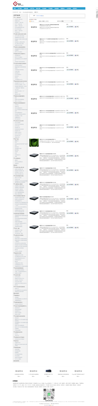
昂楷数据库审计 (18, 259)
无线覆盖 (73, 383)
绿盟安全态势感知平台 (19, 199)
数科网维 (17, 150)
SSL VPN (19, 385)
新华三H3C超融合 (18, 57)
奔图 (16, 156)
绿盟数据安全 (17, 117)
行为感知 (33, 385)
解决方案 (38, 8)
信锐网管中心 (17, 311)
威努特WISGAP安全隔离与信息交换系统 (21, 320)
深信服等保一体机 (18, 230)
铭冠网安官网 (16, 383)
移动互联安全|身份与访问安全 (21, 81)
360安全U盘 (17, 179)
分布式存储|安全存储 (19, 175)
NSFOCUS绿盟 (40, 15)
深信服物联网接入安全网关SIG (21, 298)
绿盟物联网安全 (18, 300)
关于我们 (20, 8)
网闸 (48, 386)
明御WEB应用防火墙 (19, 174)
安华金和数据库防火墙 (19, 27)
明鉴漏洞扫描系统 (18, 226)
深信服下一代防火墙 (19, 22)
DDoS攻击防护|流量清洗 (28, 12)
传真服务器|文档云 (18, 332)
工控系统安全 (17, 158)
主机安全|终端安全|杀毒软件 (20, 63)
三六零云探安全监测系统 (33, 374)
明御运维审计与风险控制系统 (21, 238)
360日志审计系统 (18, 281)
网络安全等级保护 (29, 383)
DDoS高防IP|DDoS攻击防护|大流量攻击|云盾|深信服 (21, 291)
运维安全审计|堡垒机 (19, 235)
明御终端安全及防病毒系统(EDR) (20, 67)
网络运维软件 (16, 293)
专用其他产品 (17, 154)
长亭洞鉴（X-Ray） (19, 224)
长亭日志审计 (17, 276)
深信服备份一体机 (18, 115)
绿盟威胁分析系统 (18, 208)
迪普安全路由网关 (18, 357)
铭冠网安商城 (22, 383)
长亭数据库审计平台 (19, 264)
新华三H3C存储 (18, 177)
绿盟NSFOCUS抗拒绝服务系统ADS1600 (48, 182)
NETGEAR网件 (18, 359)
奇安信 (16, 77)
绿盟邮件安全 (17, 342)
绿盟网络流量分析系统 (19, 210)
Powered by (48, 405)
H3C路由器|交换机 (18, 354)
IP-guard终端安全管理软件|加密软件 (21, 110)
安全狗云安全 (17, 135)
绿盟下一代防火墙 (18, 25)
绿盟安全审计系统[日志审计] (21, 283)
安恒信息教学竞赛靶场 (19, 269)
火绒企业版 (17, 71)
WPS (16, 142)
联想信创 (17, 146)
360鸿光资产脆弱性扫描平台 (20, 223)
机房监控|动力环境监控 (19, 337)
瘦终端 (71, 385)
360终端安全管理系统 (19, 69)
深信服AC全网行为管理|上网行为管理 (21, 40)
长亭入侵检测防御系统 (19, 192)
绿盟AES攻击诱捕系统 (19, 99)
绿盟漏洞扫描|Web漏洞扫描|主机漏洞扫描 (21, 216)
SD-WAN (17, 89)
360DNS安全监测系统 (19, 124)
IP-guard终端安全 (48, 383)
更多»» (19, 376)
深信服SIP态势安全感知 (20, 197)
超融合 (77, 383)
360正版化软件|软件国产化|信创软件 (21, 144)
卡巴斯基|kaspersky (18, 79)
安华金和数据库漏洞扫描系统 (21, 218)
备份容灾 (45, 386)
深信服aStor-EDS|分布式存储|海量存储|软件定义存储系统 (21, 181)
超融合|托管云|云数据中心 (20, 53)
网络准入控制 (17, 94)
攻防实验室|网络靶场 (19, 268)
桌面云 (23, 385)
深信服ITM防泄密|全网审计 (20, 114)
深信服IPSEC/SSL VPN (19, 83)
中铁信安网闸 (17, 330)
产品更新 (50, 8)
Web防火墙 (19, 386)
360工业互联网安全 (19, 161)
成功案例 (57, 8)
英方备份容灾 (17, 119)
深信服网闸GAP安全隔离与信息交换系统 (21, 323)
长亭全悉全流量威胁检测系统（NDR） (21, 205)
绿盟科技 (17, 163)
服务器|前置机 (16, 360)
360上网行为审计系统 (19, 43)
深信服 (42, 383)
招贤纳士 (63, 8)
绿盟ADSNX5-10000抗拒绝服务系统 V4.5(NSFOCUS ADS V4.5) (52, 110)
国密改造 (15, 165)
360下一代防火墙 (18, 24)
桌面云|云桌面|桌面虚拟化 (20, 47)
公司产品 (32, 8)
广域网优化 (81, 383)
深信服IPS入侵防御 (19, 189)
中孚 (16, 153)
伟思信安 (17, 318)
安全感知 (15, 386)
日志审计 (52, 386)
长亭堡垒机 (17, 237)
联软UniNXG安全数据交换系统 (21, 327)
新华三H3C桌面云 (18, 51)
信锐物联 (17, 297)
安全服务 (44, 8)
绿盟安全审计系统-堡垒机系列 (21, 246)
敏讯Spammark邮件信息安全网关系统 (21, 345)
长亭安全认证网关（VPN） (20, 84)
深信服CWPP (17, 130)
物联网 (63, 383)
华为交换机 (17, 355)
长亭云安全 (17, 125)
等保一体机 (17, 228)
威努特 (16, 160)
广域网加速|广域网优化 (19, 87)
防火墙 (51, 385)
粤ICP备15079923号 (55, 403)
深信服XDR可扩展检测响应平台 (21, 202)
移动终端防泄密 (30, 386)
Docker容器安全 (18, 74)
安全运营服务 (17, 122)
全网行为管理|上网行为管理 (20, 34)
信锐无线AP (17, 307)
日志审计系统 (17, 275)
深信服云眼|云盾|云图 (19, 129)
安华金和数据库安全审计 (20, 258)
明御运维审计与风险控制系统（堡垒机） (21, 241)
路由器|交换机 (18, 347)
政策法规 (26, 8)
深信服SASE (17, 127)
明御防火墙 (17, 20)
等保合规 (36, 386)
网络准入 (75, 385)
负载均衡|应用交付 (18, 302)
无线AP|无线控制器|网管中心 (21, 306)
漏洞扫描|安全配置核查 (19, 213)
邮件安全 (17, 340)
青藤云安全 (17, 137)
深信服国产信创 (18, 148)
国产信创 (17, 139)
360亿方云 (17, 335)
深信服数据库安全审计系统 (20, 256)
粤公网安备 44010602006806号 (44, 403)
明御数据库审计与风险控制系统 (21, 266)
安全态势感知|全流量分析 (20, 195)
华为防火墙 (17, 32)
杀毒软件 (40, 386)
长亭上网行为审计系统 (19, 35)
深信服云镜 (17, 220)
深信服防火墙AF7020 (48, 374)
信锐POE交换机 (18, 312)
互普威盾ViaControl (37, 383)
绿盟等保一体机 (18, 231)
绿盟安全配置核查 (18, 221)
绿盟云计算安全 (18, 132)
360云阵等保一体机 (19, 233)
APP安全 (17, 104)
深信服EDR (17, 73)
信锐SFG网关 (17, 314)
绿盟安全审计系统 (18, 45)
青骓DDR (17, 106)
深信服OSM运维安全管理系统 (21, 244)
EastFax (16, 333)
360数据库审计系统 (19, 263)
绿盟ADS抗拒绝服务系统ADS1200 (47, 196)
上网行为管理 (68, 383)
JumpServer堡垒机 (18, 251)
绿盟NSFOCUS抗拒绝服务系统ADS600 (48, 211)
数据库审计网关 (18, 253)
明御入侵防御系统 (18, 194)
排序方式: (59, 21)
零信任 (16, 92)
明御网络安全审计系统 (19, 37)
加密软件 (15, 385)
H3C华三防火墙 (18, 29)
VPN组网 (47, 385)
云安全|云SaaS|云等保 (19, 120)
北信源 (16, 151)
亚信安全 (17, 76)
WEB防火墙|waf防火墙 (19, 167)
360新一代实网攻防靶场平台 (20, 271)
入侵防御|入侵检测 (18, 184)
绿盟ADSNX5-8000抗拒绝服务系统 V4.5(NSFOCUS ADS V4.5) (52, 96)
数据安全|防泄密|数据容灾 (20, 103)
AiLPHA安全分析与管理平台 (21, 207)
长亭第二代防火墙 (18, 19)
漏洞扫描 (38, 385)
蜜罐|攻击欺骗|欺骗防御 (19, 96)
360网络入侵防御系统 (19, 190)
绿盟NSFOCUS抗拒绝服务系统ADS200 (48, 225)
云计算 (59, 383)
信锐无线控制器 (18, 309)
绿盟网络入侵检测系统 (19, 187)
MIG (26, 385)
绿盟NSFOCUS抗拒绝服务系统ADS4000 (48, 168)
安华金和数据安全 (18, 112)
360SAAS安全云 (18, 134)
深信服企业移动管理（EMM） (21, 86)
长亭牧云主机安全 (18, 65)
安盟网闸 (17, 328)
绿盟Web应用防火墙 (19, 169)
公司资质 (69, 8)
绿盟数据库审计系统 (19, 255)
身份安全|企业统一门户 (19, 91)
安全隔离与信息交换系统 (20, 316)
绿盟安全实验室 (18, 273)
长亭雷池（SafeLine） (19, 172)
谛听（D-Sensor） (18, 101)
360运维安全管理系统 (19, 248)
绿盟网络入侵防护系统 (19, 185)
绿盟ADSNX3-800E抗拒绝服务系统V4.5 (48, 139)
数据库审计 (42, 385)
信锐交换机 (17, 349)
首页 (20, 12)
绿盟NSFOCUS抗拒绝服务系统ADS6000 (48, 153)
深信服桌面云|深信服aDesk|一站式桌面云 (21, 49)
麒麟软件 (17, 140)
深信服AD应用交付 (19, 304)
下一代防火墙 (17, 17)
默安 (16, 97)
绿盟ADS (17, 288)
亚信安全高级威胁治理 (19, 211)
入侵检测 (67, 385)
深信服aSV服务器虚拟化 (20, 61)
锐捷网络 (17, 352)
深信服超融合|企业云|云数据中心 (21, 59)
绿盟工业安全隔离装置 (19, 325)
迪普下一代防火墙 (18, 30)
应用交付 (63, 385)
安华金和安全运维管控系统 (20, 243)
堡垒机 (54, 385)
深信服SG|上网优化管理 (20, 42)
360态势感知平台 (18, 200)
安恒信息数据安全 (18, 108)
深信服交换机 (17, 351)
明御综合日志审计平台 (19, 278)
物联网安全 (17, 295)
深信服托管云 (17, 55)
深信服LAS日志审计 (19, 280)
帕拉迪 (16, 249)
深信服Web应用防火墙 (19, 170)
